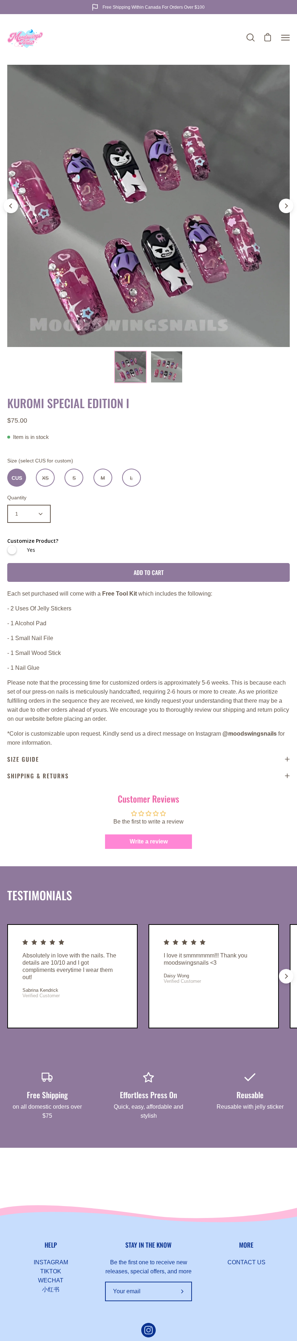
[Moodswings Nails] (25, 38)
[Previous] (11, 206)
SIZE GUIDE (23, 759)
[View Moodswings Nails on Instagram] (148, 1330)
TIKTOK (50, 1271)
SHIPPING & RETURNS (38, 775)
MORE (246, 1245)
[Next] (286, 206)
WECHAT (50, 1280)
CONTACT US (246, 1262)
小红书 (50, 1289)
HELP (51, 1245)
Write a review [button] (149, 841)
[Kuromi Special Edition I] (130, 367)
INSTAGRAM (51, 1262)
